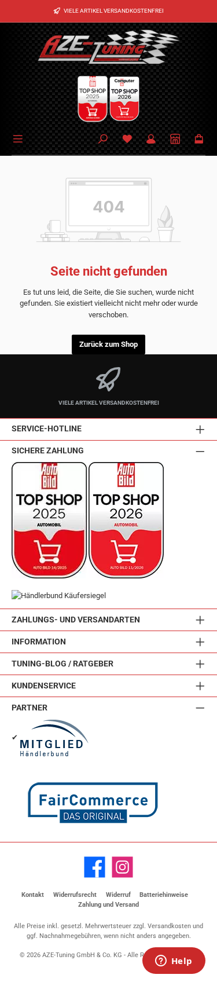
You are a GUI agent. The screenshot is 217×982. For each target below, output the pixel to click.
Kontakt (32, 895)
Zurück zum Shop (108, 344)
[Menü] (20, 138)
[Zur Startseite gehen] (108, 46)
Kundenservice (44, 686)
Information (39, 642)
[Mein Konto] (151, 140)
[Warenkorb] (199, 140)
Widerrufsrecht (75, 895)
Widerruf (118, 895)
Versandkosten (169, 926)
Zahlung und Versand (108, 904)
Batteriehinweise (163, 895)
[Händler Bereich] (175, 140)
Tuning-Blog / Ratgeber (62, 664)
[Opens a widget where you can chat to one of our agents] (173, 961)
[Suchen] (103, 140)
